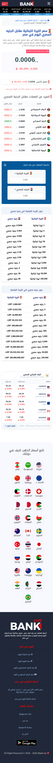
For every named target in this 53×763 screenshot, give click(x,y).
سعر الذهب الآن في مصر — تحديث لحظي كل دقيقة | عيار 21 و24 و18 (25, 691)
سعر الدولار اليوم (24, 654)
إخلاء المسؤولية (25, 714)
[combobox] (26, 173)
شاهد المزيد (11, 425)
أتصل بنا (25, 734)
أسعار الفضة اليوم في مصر (25, 699)
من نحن (25, 720)
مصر (4, 4)
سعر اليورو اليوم (24, 661)
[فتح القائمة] (48, 3)
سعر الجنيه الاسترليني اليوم (24, 667)
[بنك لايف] (26, 625)
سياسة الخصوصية (25, 727)
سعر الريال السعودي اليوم (24, 674)
